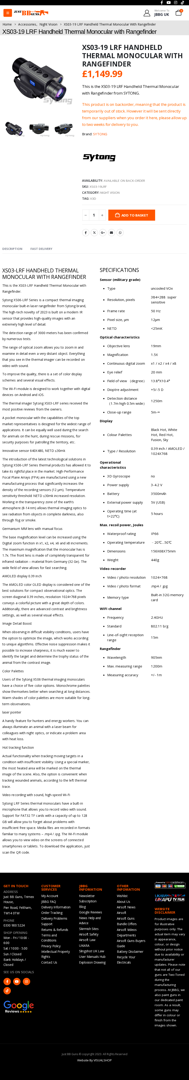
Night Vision (110, 193)
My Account (49, 896)
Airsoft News (126, 907)
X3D (93, 198)
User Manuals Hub (92, 956)
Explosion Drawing (92, 962)
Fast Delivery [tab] (41, 249)
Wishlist (122, 896)
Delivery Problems (54, 918)
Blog (82, 906)
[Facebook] (7, 981)
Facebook (85, 232)
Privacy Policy (51, 946)
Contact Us (49, 962)
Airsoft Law (87, 940)
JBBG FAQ (48, 901)
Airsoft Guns (125, 918)
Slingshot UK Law (91, 951)
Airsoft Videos (127, 929)
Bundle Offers (127, 924)
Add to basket (134, 215)
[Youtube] (17, 981)
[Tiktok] (7, 990)
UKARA (84, 945)
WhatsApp (120, 232)
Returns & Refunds (54, 929)
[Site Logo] (31, 13)
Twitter (94, 232)
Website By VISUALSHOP (94, 1060)
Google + (102, 232)
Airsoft (121, 912)
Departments (126, 935)
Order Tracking (51, 912)
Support (47, 924)
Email (111, 232)
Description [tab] (12, 249)
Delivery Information (56, 907)
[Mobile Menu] (7, 13)
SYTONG (100, 134)
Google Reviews (90, 912)
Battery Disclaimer (130, 951)
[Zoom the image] (18, 1002)
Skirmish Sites (89, 929)
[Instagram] (26, 981)
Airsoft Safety (88, 934)
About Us (123, 901)
